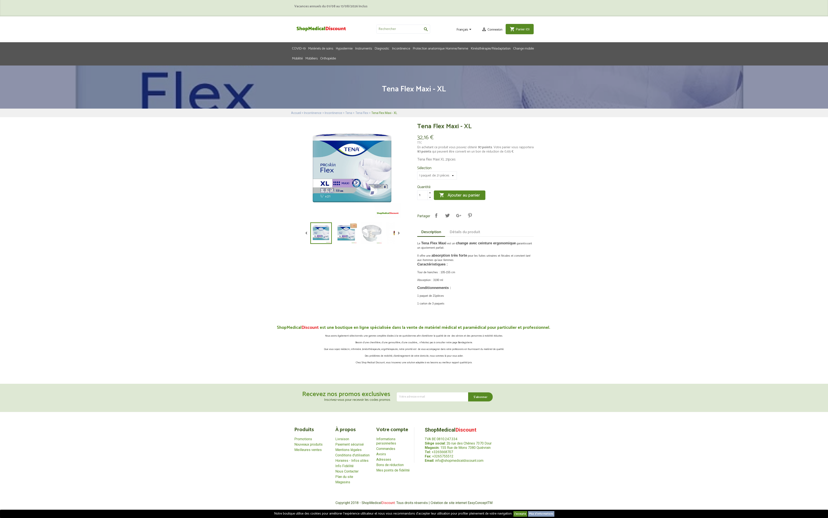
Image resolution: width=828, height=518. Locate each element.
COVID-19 (299, 48)
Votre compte (392, 430)
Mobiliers (311, 58)
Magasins (342, 482)
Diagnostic (382, 48)
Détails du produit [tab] (465, 232)
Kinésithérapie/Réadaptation (491, 48)
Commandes (385, 449)
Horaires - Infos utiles (352, 461)
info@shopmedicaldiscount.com (459, 461)
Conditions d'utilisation (352, 455)
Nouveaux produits (308, 444)
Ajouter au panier (459, 195)
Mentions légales (348, 450)
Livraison (342, 439)
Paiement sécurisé (349, 444)
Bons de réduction (390, 465)
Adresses (383, 459)
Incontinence (401, 48)
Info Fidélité (344, 466)
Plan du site (344, 477)
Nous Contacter (347, 471)
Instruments (363, 48)
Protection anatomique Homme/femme (440, 48)
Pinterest (470, 215)
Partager (436, 215)
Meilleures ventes (308, 450)
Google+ (458, 215)
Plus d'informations (541, 514)
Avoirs (381, 454)
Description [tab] (431, 232)
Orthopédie (328, 58)
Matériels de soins (320, 48)
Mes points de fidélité (393, 470)
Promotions (303, 439)
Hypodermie (344, 48)
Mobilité (297, 58)
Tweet (447, 215)
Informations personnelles (386, 441)
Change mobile (523, 48)
